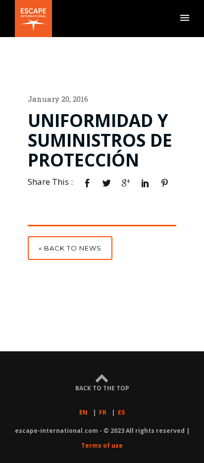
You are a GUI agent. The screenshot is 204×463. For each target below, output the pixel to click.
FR (102, 412)
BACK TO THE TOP (102, 388)
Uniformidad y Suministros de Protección (100, 140)
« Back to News (70, 248)
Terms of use (102, 445)
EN (83, 412)
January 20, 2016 (58, 99)
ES (121, 412)
